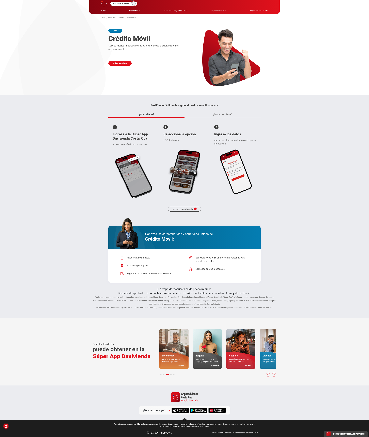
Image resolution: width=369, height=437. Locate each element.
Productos (112, 18)
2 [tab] (163, 374)
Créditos (121, 18)
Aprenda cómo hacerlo (183, 209)
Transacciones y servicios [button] (175, 10)
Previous (268, 374)
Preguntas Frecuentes (259, 10)
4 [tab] (171, 374)
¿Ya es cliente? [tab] (146, 114)
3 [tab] (167, 374)
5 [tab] (173, 374)
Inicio (103, 10)
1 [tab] (160, 374)
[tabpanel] (184, 168)
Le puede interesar (218, 10)
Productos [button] (133, 10)
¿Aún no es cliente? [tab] (222, 114)
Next (274, 374)
